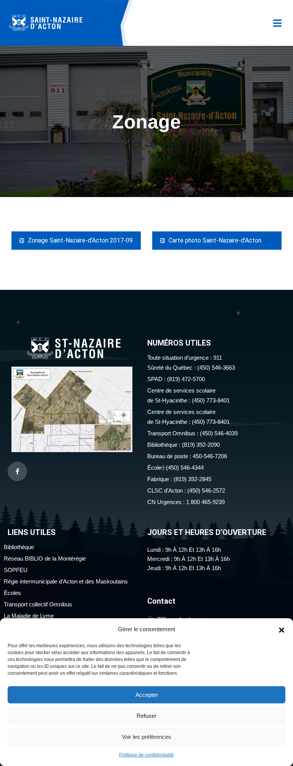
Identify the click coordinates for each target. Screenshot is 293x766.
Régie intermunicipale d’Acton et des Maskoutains (66, 581)
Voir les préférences (146, 737)
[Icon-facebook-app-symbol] (17, 471)
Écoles (12, 593)
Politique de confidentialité (146, 755)
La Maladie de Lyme (29, 615)
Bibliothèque (19, 547)
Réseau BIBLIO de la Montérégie (45, 558)
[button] (281, 629)
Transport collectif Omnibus (38, 604)
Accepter (146, 695)
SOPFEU (15, 570)
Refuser (146, 716)
